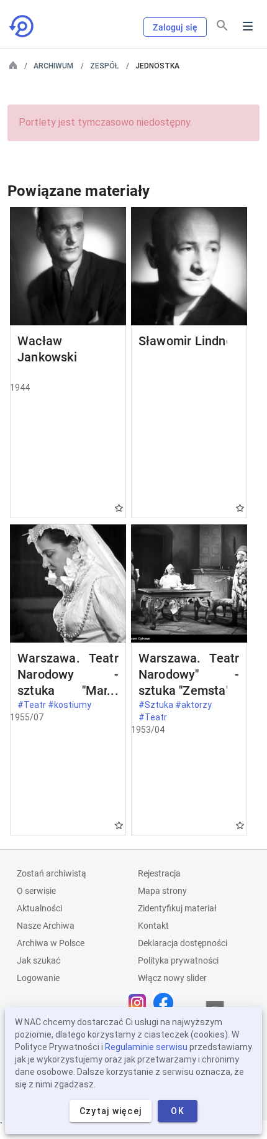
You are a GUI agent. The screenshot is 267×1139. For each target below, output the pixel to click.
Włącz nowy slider (172, 978)
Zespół (104, 66)
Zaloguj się (175, 27)
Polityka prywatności (178, 960)
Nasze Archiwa (46, 926)
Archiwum (53, 66)
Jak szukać (38, 960)
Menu (248, 26)
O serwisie (36, 891)
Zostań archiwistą (51, 873)
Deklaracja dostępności (182, 943)
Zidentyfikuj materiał (177, 908)
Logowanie (38, 978)
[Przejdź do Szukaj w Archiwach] (22, 26)
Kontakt (153, 926)
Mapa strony (162, 891)
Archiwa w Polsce (50, 943)
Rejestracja (159, 873)
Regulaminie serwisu (146, 1047)
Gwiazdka (119, 508)
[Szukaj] (222, 25)
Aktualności (39, 908)
